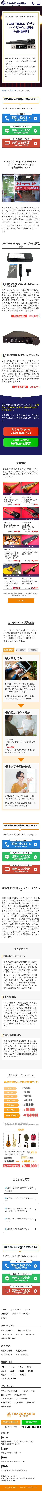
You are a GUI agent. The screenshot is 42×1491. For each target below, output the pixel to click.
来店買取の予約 (7, 1334)
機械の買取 (30, 1402)
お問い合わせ (15, 1310)
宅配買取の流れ (22, 1351)
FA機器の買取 (6, 1402)
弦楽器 (3, 1371)
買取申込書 (30, 1334)
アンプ (13, 1375)
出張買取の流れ (7, 1351)
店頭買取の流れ (7, 1354)
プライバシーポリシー (21, 1314)
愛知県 (5, 1466)
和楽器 (30, 1371)
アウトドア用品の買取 (9, 1391)
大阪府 (5, 1449)
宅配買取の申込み (24, 1330)
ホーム (4, 90)
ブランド (13, 90)
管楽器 (12, 1371)
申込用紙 (11, 747)
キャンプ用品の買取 (28, 1391)
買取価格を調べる (10, 1422)
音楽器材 (23, 1375)
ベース (12, 1367)
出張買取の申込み (7, 1330)
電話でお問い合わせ (21, 431)
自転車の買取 (6, 1395)
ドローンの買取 (22, 1399)
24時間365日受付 (21, 442)
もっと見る (21, 600)
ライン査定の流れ (22, 1354)
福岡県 (5, 1457)
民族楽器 (21, 1371)
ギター (3, 1367)
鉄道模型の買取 (20, 1395)
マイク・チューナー (8, 1378)
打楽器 (28, 1367)
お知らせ (5, 1318)
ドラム (20, 1367)
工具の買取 (19, 1402)
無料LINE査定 (31, 1422)
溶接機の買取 (6, 1406)
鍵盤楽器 (4, 1375)
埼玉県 (5, 1437)
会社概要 (5, 1314)
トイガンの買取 (7, 1399)
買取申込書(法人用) (8, 1338)
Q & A (27, 1310)
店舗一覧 (19, 1334)
